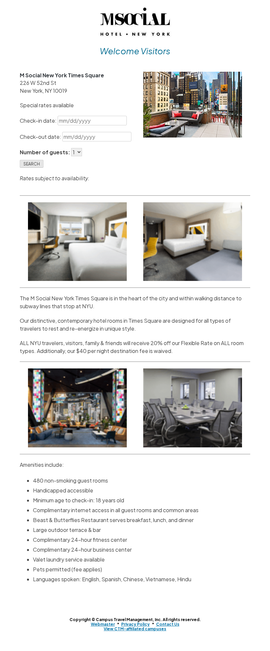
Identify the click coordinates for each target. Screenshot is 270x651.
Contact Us (167, 624)
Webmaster (103, 624)
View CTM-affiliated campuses (135, 628)
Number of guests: (45, 152)
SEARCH (31, 164)
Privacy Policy (135, 624)
